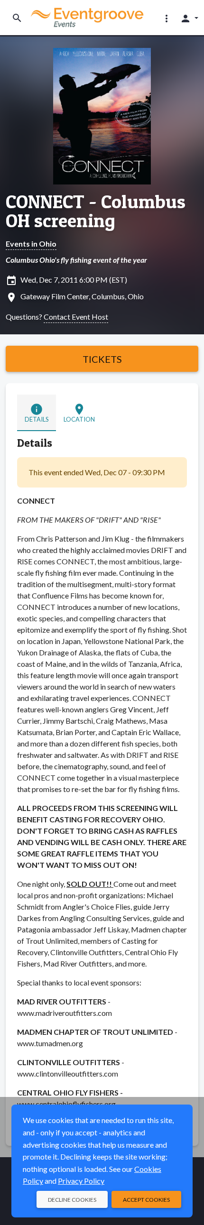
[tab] (36, 413)
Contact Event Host (76, 316)
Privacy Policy (81, 1180)
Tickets (102, 359)
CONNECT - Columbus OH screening (95, 211)
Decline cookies (72, 1199)
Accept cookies (146, 1199)
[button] (166, 18)
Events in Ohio (31, 243)
